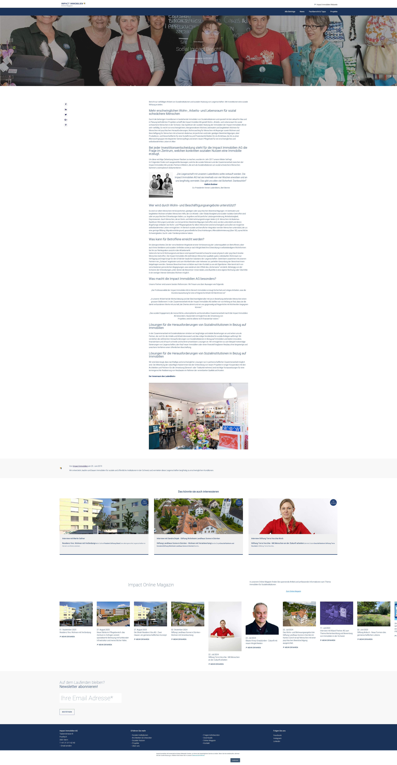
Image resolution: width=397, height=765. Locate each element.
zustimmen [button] (235, 760)
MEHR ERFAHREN (68, 636)
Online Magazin (199, 42)
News (302, 11)
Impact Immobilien (194, 58)
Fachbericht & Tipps (317, 11)
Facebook (277, 735)
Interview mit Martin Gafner (73, 538)
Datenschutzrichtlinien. (198, 755)
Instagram (277, 738)
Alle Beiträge (290, 11)
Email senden (66, 745)
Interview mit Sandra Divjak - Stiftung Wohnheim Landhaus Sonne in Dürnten (188, 538)
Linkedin (276, 741)
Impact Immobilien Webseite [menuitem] (327, 4)
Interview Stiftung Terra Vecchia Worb (267, 538)
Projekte (333, 11)
